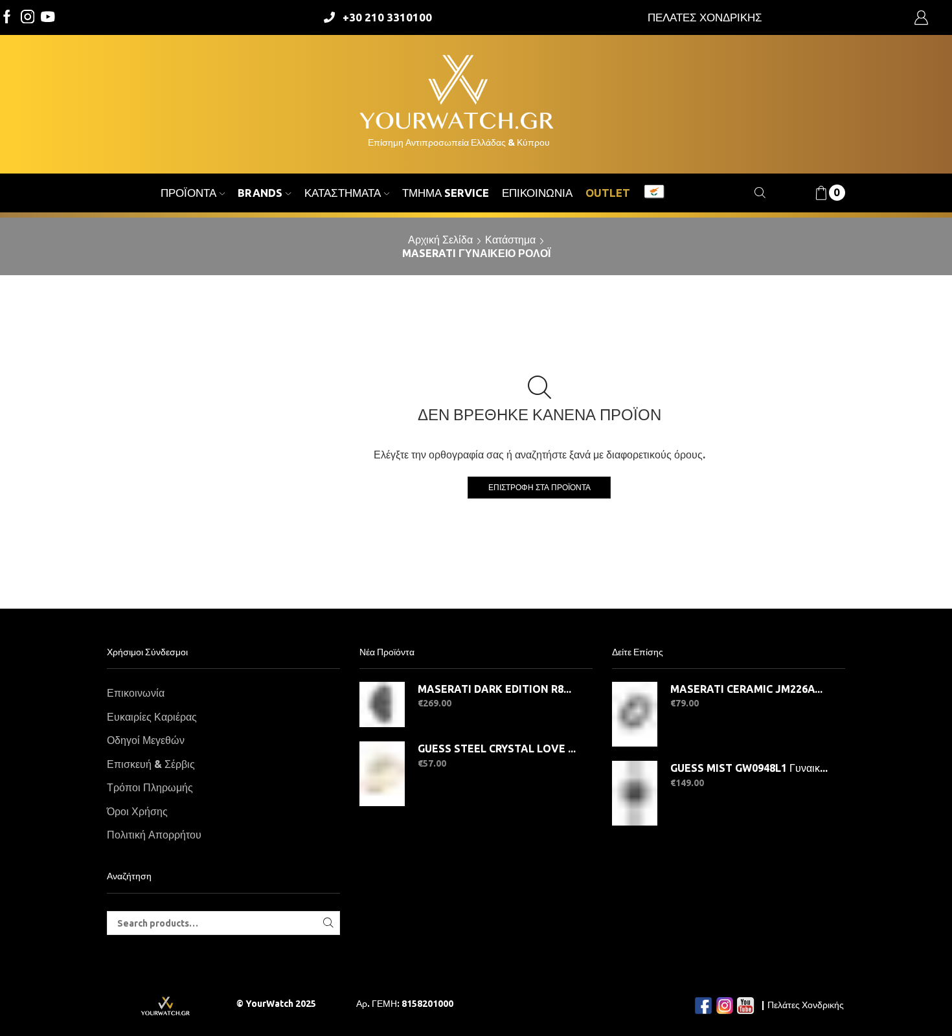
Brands (260, 192)
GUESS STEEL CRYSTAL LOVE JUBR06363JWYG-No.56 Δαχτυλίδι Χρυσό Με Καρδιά (497, 748)
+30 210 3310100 (387, 17)
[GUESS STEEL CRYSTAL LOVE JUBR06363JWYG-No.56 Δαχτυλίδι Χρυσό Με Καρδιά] (382, 773)
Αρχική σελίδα (440, 239)
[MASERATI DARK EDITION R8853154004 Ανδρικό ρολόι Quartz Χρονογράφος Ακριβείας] (382, 704)
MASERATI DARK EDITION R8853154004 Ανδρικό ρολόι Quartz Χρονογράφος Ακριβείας (497, 689)
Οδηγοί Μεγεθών (146, 740)
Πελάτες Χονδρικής (805, 1005)
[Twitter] (48, 18)
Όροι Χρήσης (137, 811)
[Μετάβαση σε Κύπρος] (654, 193)
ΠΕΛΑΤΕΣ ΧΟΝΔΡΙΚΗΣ (705, 17)
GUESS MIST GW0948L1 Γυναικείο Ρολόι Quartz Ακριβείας (749, 768)
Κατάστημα (510, 239)
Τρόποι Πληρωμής (150, 787)
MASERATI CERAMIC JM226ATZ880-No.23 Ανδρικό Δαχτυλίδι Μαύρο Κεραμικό (749, 689)
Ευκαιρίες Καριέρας (152, 717)
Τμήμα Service (445, 192)
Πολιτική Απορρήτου (154, 834)
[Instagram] (28, 18)
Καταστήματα (342, 192)
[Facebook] (7, 18)
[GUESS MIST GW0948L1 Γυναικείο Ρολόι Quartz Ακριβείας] (634, 793)
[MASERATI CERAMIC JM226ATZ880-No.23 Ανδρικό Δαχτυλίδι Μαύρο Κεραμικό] (634, 714)
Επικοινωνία (537, 192)
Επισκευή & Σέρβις (151, 764)
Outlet (607, 192)
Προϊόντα (188, 192)
